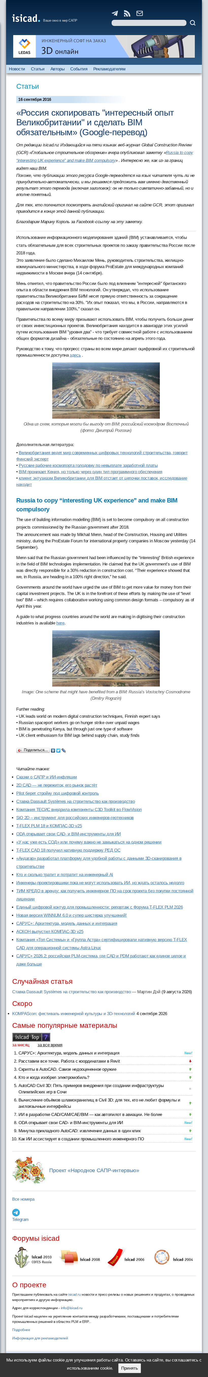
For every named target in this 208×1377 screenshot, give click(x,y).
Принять (129, 1368)
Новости (17, 69)
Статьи (38, 69)
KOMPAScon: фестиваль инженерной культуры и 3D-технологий (73, 1013)
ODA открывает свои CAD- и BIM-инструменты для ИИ (68, 834)
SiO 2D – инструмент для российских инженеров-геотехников (75, 817)
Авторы (57, 69)
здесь (75, 355)
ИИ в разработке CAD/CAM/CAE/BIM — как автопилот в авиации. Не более (90, 1114)
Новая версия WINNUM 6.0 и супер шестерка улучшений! (71, 915)
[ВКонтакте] (53, 749)
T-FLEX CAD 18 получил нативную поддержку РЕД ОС (68, 850)
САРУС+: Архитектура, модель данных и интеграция (66, 923)
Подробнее (21, 1330)
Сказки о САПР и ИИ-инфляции (46, 777)
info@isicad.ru (71, 1308)
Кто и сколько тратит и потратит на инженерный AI (64, 874)
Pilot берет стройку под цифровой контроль (57, 793)
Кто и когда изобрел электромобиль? (54, 1077)
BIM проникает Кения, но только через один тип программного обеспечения (90, 471)
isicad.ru (74, 1294)
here (60, 623)
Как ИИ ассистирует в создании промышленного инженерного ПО (81, 1139)
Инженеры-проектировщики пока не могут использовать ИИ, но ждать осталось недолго (100, 882)
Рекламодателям (109, 69)
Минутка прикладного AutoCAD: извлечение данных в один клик (79, 1130)
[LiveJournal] (63, 749)
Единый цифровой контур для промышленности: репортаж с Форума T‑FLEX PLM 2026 (99, 907)
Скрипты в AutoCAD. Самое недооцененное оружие (67, 1069)
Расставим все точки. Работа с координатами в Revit (69, 1061)
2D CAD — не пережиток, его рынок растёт (56, 785)
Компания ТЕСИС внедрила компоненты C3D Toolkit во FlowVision (79, 809)
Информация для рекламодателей (40, 1338)
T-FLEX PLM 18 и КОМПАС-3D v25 (49, 825)
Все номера (23, 1199)
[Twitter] (58, 749)
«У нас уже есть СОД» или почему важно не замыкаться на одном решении (89, 842)
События (78, 69)
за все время (50, 1045)
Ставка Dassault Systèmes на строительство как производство (75, 801)
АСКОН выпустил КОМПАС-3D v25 (49, 931)
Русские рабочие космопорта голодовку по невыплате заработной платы (88, 465)
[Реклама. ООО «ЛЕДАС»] (104, 46)
